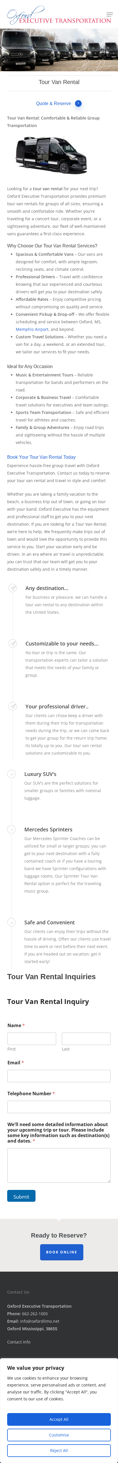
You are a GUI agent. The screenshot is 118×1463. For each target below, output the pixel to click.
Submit (21, 1196)
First (11, 1048)
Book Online (61, 1252)
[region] (59, 1410)
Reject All (59, 1450)
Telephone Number (31, 1093)
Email (15, 1062)
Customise (59, 1435)
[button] (110, 14)
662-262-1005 (27, 1313)
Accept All (59, 1419)
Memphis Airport (32, 329)
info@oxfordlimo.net (33, 1321)
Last (66, 1048)
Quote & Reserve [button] (53, 103)
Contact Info (18, 1342)
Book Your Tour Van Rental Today (41, 457)
